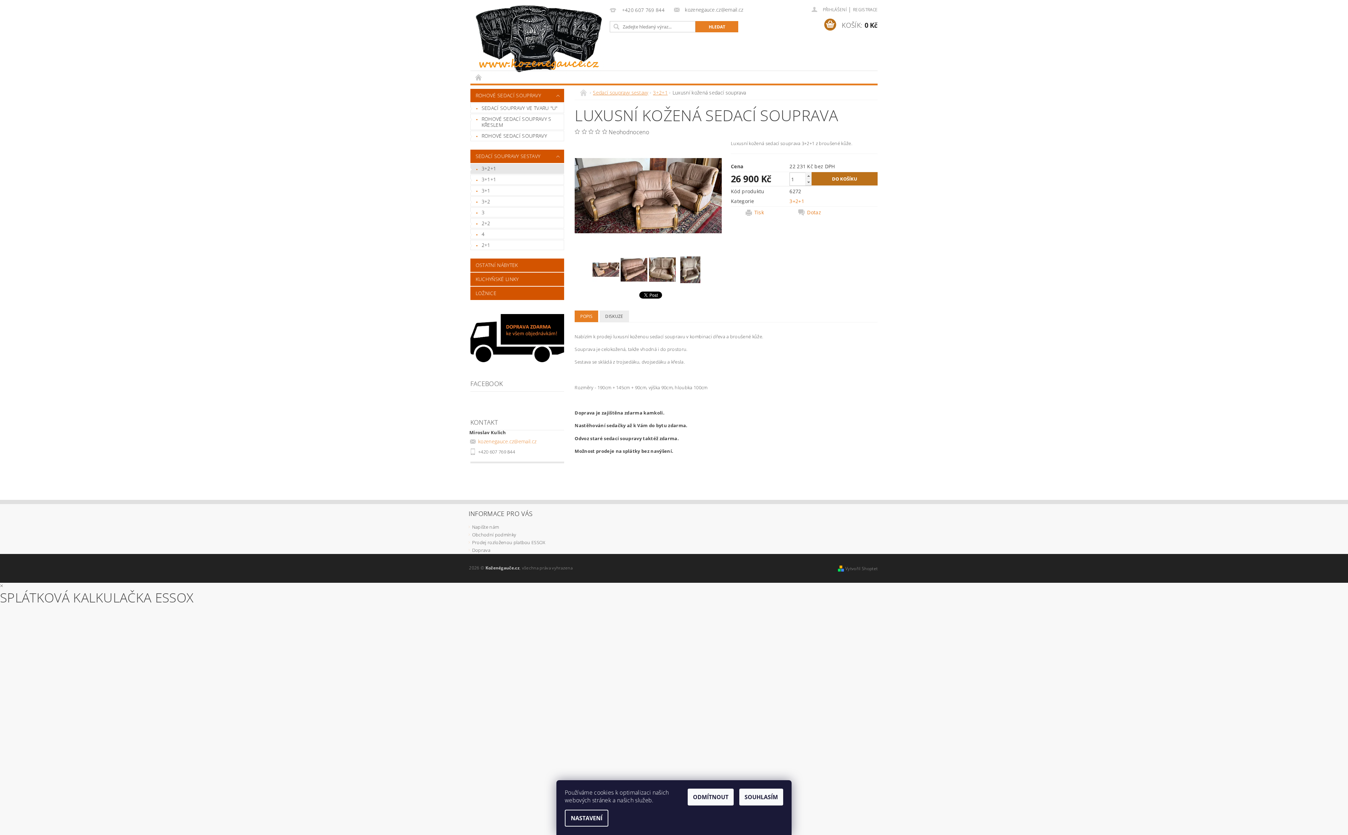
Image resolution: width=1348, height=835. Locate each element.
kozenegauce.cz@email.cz (507, 441)
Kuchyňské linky (497, 279)
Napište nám (485, 527)
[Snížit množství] (808, 182)
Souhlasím (761, 797)
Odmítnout (710, 797)
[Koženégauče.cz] (539, 39)
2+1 (486, 245)
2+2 (486, 223)
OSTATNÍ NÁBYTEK (497, 265)
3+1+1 (489, 179)
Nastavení (586, 818)
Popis (586, 316)
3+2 (486, 201)
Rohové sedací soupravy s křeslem (516, 122)
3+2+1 (489, 168)
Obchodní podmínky (494, 534)
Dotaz (814, 212)
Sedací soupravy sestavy (508, 156)
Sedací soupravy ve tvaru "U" (520, 108)
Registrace (865, 10)
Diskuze (614, 316)
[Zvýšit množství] (808, 175)
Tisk (759, 212)
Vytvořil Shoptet (861, 569)
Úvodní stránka (478, 77)
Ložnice (486, 293)
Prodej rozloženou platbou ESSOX (509, 542)
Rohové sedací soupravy (508, 95)
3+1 (486, 190)
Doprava (481, 550)
